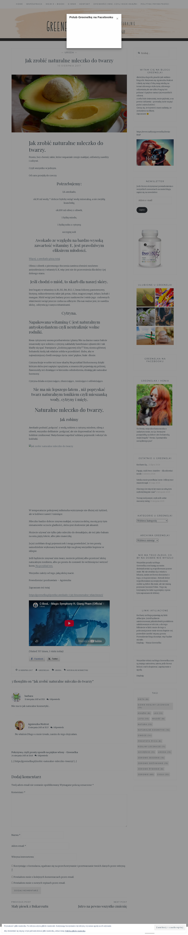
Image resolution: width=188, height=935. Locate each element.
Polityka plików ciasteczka (75, 931)
